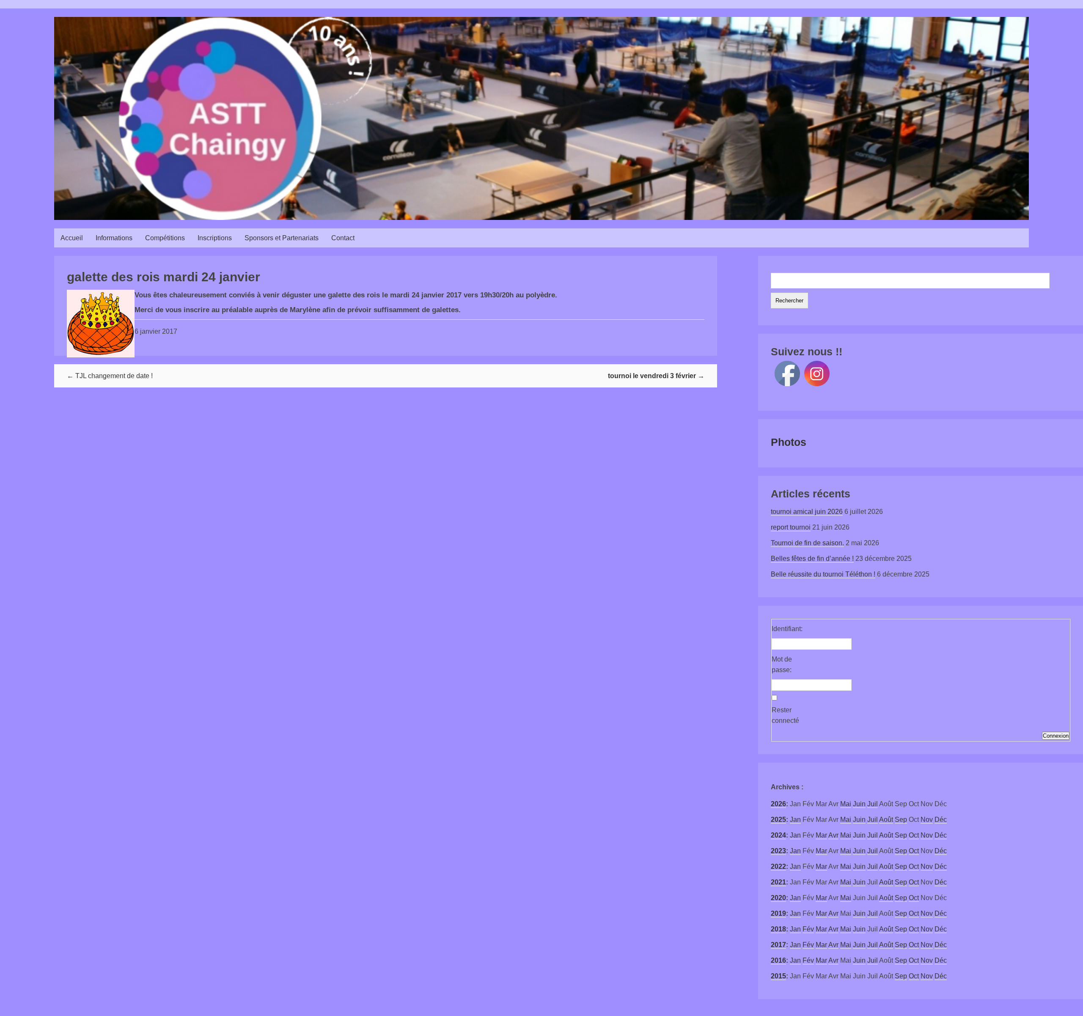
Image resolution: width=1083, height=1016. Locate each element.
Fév (808, 929)
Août (886, 819)
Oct (914, 835)
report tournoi (791, 527)
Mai (845, 803)
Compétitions (165, 238)
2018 (778, 929)
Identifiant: (786, 628)
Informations (114, 238)
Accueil (71, 238)
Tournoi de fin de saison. (807, 542)
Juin (859, 803)
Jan (795, 819)
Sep (901, 819)
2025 (778, 819)
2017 (778, 944)
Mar (821, 835)
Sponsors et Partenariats (282, 238)
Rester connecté (785, 715)
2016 (778, 960)
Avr (833, 835)
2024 (778, 835)
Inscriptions (215, 238)
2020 (778, 897)
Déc (941, 819)
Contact (343, 238)
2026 (778, 803)
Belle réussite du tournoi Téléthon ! (823, 574)
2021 (778, 882)
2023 (778, 850)
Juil (872, 803)
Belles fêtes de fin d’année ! (812, 558)
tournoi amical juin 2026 (807, 511)
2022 (778, 866)
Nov (927, 819)
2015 (778, 976)
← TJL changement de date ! (110, 375)
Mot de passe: (782, 664)
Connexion (1056, 736)
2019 (778, 913)
